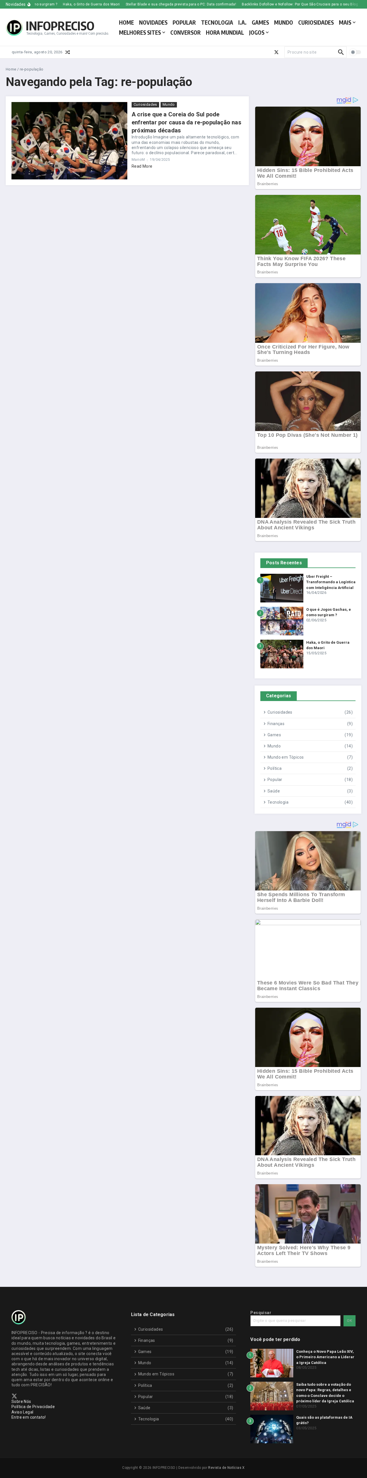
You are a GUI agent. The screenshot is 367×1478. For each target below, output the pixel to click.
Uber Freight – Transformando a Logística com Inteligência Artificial (331, 582)
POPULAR (184, 22)
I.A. (242, 22)
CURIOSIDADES (316, 22)
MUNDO (283, 22)
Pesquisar (260, 1312)
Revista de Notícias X (226, 1468)
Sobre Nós (21, 1401)
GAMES (260, 22)
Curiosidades (145, 104)
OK (349, 1320)
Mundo (169, 104)
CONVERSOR (185, 32)
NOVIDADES (153, 22)
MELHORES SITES (140, 32)
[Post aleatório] (67, 52)
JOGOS (256, 32)
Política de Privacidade (33, 1406)
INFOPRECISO (60, 25)
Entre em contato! (28, 1417)
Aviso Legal (22, 1412)
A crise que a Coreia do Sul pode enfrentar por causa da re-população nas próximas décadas (186, 122)
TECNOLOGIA (217, 22)
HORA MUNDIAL (225, 32)
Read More (142, 166)
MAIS (345, 22)
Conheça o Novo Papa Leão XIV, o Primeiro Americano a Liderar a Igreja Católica (325, 1357)
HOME (126, 22)
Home (11, 69)
